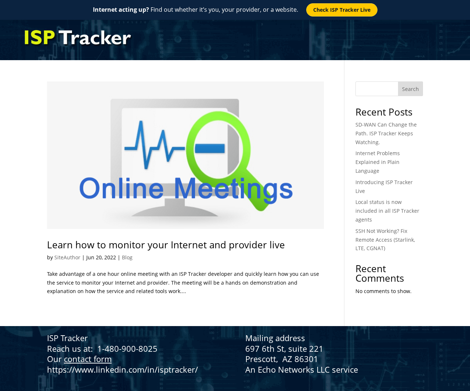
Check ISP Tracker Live (341, 9)
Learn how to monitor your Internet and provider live (166, 244)
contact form (88, 358)
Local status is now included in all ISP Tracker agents (387, 210)
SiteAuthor (67, 257)
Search (410, 88)
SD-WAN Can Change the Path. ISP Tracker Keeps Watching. (386, 133)
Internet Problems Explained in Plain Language (377, 162)
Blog (127, 257)
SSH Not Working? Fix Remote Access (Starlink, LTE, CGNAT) (385, 239)
